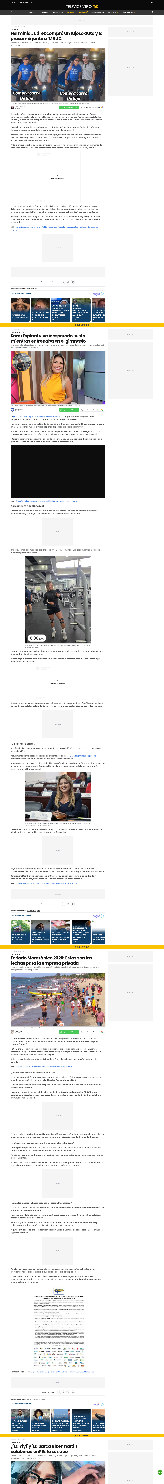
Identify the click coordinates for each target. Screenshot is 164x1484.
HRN (32, 2)
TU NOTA (14, 2)
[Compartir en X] (68, 282)
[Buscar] (152, 12)
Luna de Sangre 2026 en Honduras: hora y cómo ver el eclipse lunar (43, 1066)
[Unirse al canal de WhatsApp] (160, 1472)
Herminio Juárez (32, 288)
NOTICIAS (70, 12)
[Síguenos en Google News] (73, 282)
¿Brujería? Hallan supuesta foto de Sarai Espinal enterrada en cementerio (46, 501)
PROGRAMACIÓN (98, 12)
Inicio (12, 27)
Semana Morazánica (39, 1399)
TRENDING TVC (57, 12)
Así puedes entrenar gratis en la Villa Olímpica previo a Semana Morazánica (62, 1372)
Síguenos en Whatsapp (70, 107)
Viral (38, 910)
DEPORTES (83, 12)
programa (83, 756)
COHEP (29, 1399)
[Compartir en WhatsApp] (63, 282)
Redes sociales (31, 910)
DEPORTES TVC (24, 2)
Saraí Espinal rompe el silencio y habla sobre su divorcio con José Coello (46, 883)
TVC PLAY (44, 12)
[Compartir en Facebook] (59, 282)
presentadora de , (37, 416)
